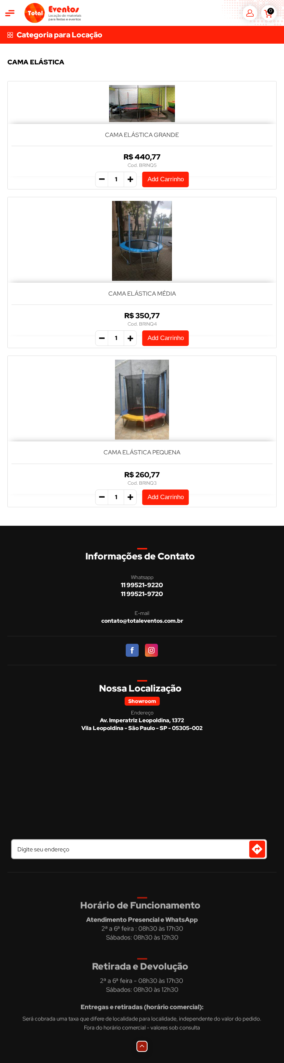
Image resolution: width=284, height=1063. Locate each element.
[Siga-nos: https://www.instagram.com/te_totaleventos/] (152, 650)
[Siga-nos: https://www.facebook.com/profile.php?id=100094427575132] (132, 650)
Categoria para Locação (59, 35)
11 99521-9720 (142, 594)
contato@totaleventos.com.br (142, 621)
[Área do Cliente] (250, 13)
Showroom (142, 701)
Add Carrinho (166, 179)
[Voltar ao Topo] (142, 1046)
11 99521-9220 (142, 585)
